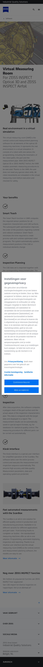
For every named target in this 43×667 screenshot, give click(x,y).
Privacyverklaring (15, 361)
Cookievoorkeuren (21, 382)
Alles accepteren (21, 390)
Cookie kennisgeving (13, 372)
